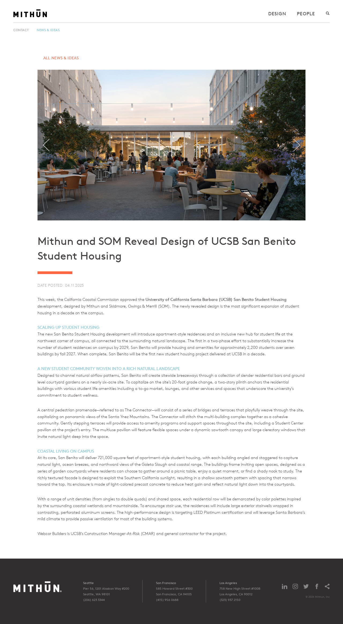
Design (277, 13)
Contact (21, 30)
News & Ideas (48, 30)
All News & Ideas (61, 58)
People (306, 13)
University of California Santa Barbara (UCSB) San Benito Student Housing (216, 299)
